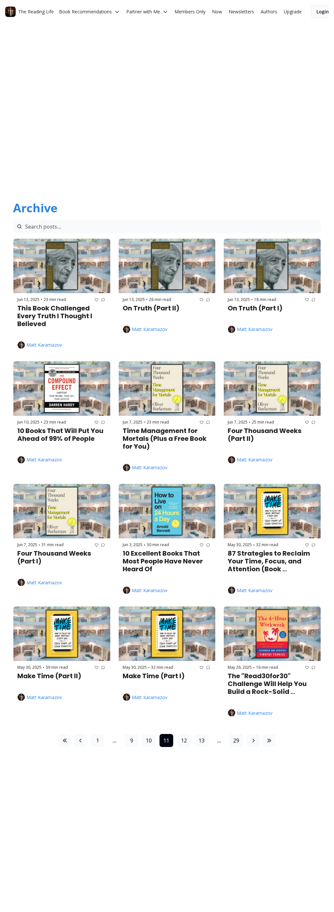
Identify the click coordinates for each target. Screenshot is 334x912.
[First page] (64, 740)
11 (166, 740)
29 (236, 740)
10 (149, 740)
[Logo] (10, 12)
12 (184, 740)
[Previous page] (80, 740)
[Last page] (269, 740)
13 (202, 740)
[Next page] (253, 740)
